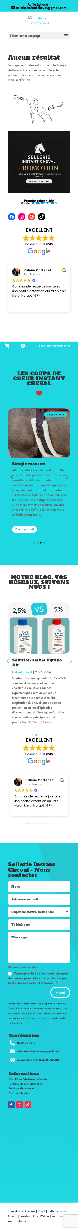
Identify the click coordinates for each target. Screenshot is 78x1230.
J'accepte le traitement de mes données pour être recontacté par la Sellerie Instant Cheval (38, 978)
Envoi (60, 992)
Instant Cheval (22, 672)
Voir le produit (24, 539)
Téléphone (39, 4)
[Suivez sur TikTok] (28, 1104)
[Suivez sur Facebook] (11, 1104)
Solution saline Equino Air (37, 662)
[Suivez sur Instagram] (19, 1104)
